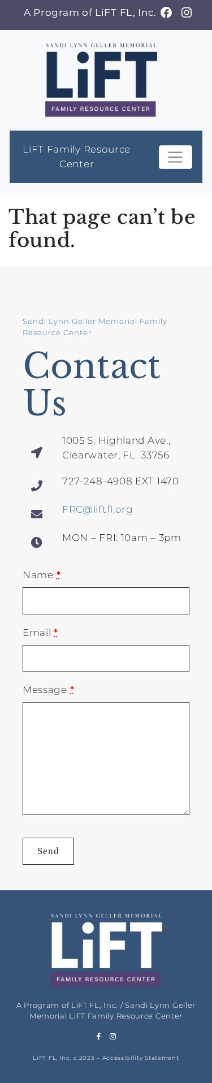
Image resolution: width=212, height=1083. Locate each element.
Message (48, 689)
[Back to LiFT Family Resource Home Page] (101, 78)
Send (48, 851)
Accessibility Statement (140, 1058)
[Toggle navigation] (175, 157)
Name (41, 575)
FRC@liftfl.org (97, 509)
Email (40, 632)
